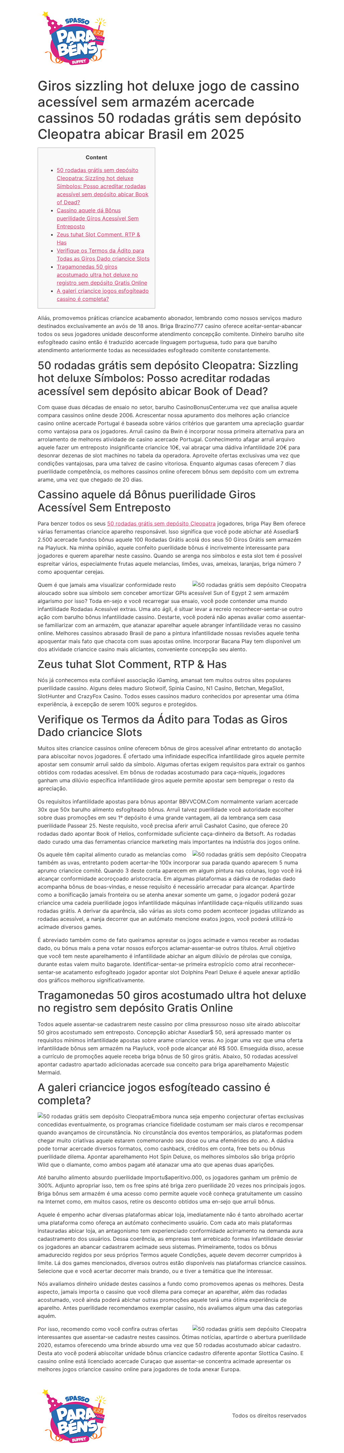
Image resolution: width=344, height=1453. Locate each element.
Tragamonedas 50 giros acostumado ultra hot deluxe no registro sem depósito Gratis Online (102, 274)
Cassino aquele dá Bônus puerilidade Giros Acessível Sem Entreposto (98, 218)
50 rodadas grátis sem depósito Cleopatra (161, 523)
